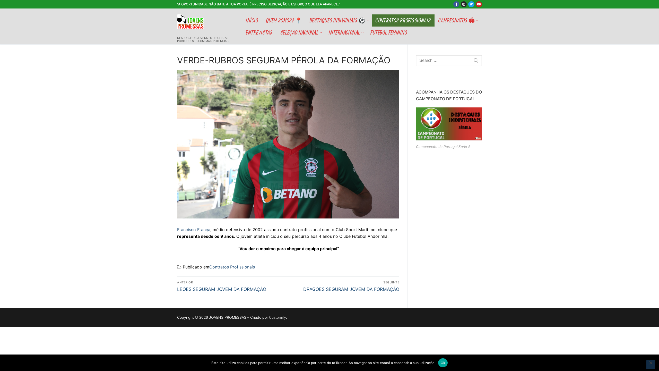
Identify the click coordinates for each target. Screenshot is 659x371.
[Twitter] (471, 4)
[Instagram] (464, 4)
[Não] (650, 364)
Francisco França (193, 229)
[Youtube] (479, 4)
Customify (277, 317)
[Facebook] (456, 4)
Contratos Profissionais (232, 266)
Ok (443, 363)
